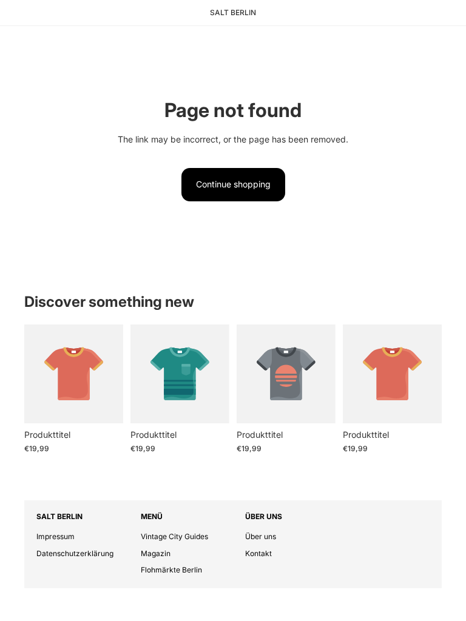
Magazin (156, 553)
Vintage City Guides (174, 536)
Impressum (55, 536)
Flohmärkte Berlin (171, 569)
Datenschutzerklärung (74, 553)
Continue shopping (233, 184)
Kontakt (258, 553)
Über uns (260, 536)
